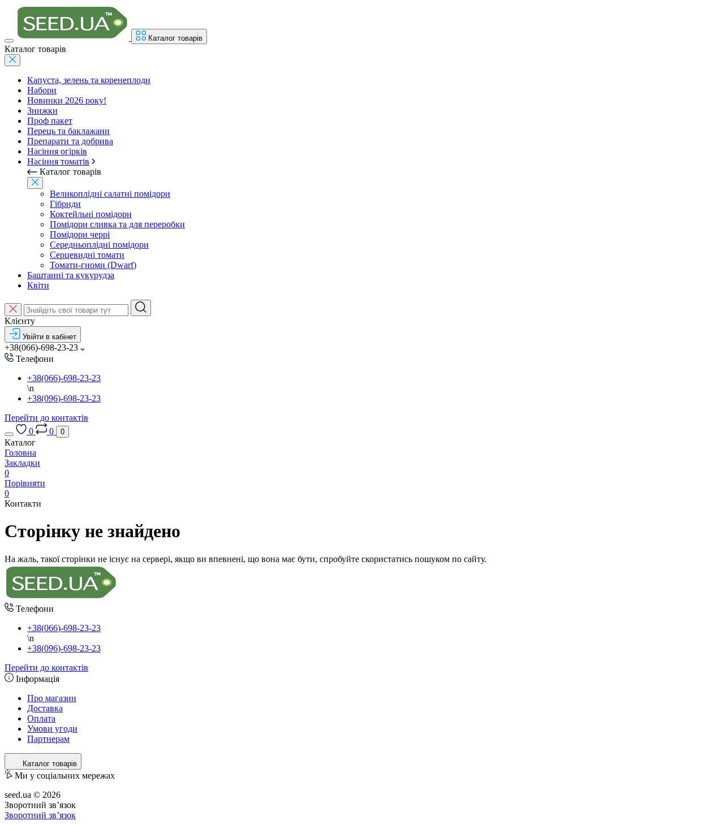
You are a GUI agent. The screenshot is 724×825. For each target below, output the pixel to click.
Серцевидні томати (87, 255)
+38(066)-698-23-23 (64, 378)
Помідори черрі (80, 234)
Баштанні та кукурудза (70, 275)
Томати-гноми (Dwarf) (93, 265)
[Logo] (73, 37)
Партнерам (48, 739)
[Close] (12, 60)
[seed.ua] (61, 597)
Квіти (38, 285)
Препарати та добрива (70, 141)
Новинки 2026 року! (66, 100)
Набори (42, 90)
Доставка (45, 708)
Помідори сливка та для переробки (117, 224)
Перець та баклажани (68, 131)
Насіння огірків (57, 151)
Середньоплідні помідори (99, 244)
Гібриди (65, 204)
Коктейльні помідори (91, 214)
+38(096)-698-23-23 (64, 398)
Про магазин (51, 698)
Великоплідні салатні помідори (110, 193)
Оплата (41, 718)
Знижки (42, 110)
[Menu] (9, 40)
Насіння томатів (58, 161)
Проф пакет (49, 121)
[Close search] (13, 309)
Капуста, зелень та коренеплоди (88, 80)
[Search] (141, 308)
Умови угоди (52, 728)
